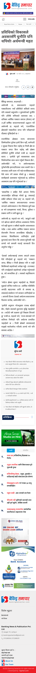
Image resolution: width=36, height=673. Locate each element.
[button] (25, 19)
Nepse (20, 24)
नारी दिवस (4, 619)
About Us (9, 661)
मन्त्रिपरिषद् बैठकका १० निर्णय (18, 457)
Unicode (31, 19)
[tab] (10, 450)
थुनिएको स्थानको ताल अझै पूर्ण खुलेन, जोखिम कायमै (19, 501)
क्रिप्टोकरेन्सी (4, 616)
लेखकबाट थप (18, 354)
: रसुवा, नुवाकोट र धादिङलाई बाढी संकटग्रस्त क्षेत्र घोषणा (20, 475)
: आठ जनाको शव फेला (18, 493)
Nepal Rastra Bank (9, 24)
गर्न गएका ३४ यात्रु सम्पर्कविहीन (19, 484)
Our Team (9, 665)
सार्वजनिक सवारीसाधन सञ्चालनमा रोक (19, 511)
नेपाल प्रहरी (28, 24)
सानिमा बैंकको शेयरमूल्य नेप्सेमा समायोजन (16, 389)
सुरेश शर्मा (12, 74)
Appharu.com (24, 671)
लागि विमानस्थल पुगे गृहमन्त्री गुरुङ (20, 466)
